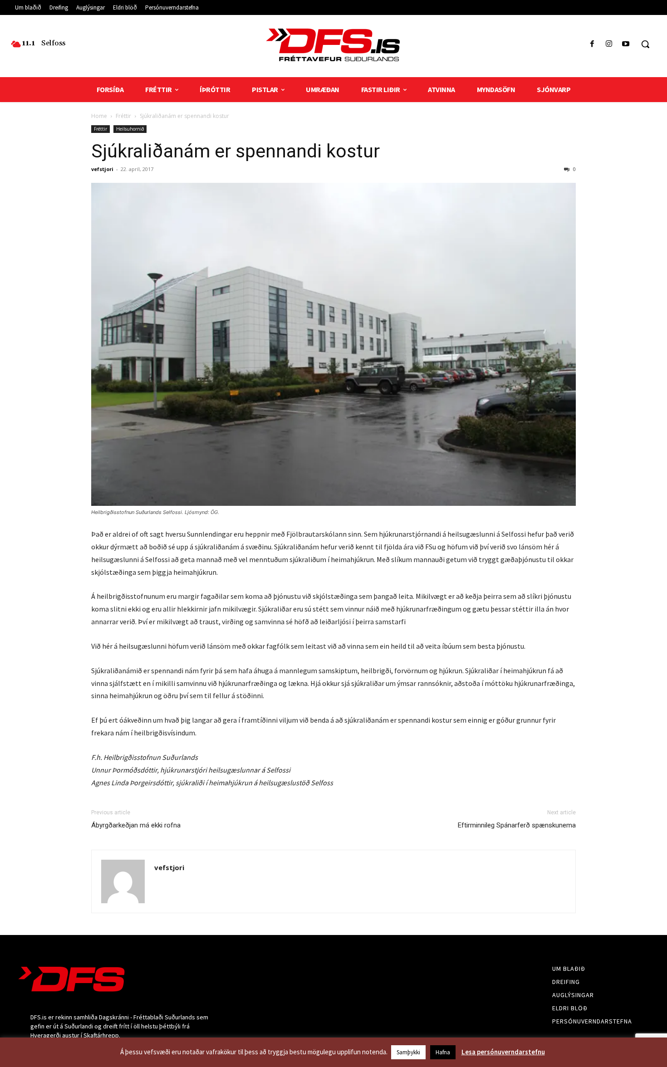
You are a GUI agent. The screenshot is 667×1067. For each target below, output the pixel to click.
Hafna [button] (443, 1052)
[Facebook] (592, 44)
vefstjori (102, 169)
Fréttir (123, 116)
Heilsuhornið (130, 129)
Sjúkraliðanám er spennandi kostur (235, 151)
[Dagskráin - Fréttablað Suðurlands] (333, 45)
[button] (645, 44)
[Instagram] (609, 44)
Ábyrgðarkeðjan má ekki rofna (136, 825)
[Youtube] (626, 44)
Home (99, 116)
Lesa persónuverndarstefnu (503, 1051)
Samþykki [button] (408, 1052)
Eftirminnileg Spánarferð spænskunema (517, 825)
